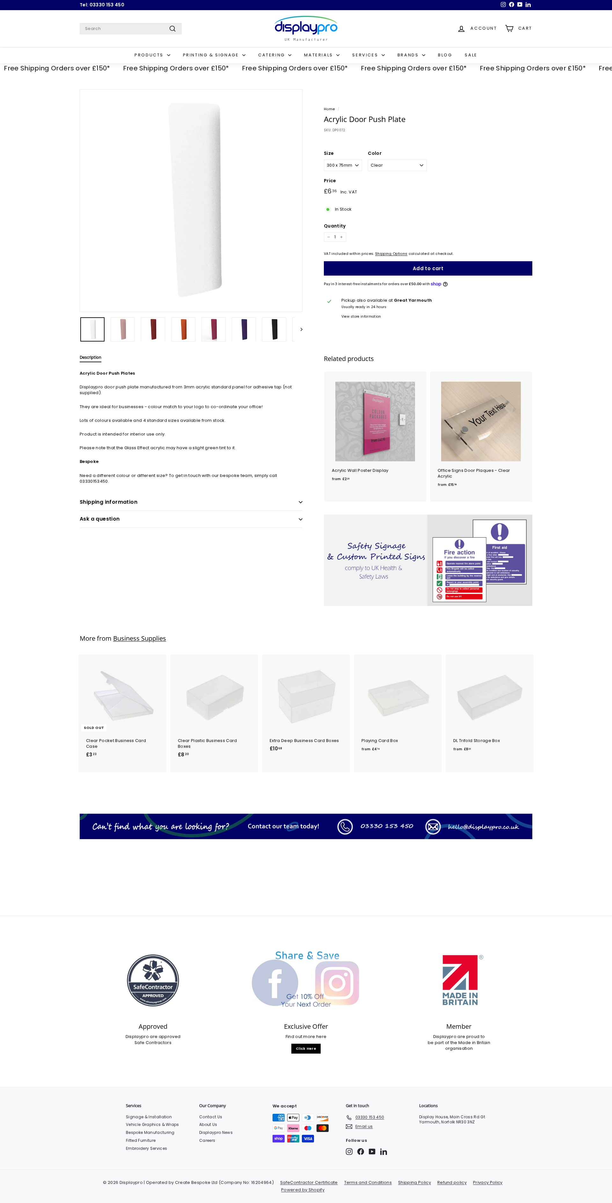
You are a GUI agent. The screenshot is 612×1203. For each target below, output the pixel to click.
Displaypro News (216, 1132)
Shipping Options (391, 253)
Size (329, 153)
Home (329, 109)
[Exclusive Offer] (306, 980)
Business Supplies (139, 638)
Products (150, 55)
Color (375, 153)
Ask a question (100, 518)
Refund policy (452, 1182)
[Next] (298, 329)
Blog (445, 55)
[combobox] (131, 28)
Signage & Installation (149, 1117)
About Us (208, 1124)
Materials (319, 55)
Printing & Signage (212, 55)
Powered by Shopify (302, 1190)
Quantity (335, 226)
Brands (408, 55)
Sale (471, 55)
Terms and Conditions (368, 1182)
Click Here (306, 1048)
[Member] (459, 980)
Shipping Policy (414, 1182)
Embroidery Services (146, 1148)
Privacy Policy (488, 1182)
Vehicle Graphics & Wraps (152, 1124)
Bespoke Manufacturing (150, 1132)
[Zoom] (191, 201)
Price (330, 181)
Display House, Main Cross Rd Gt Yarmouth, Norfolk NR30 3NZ (452, 1119)
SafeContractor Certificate (309, 1182)
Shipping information (108, 502)
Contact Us (210, 1117)
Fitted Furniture (141, 1140)
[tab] (90, 359)
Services (366, 55)
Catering (272, 55)
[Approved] (153, 980)
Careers (207, 1140)
